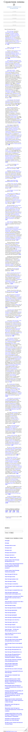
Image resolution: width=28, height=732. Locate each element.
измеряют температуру (13, 128)
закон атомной (18, 53)
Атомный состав (18, 332)
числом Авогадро (13, 375)
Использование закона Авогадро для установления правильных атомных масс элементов (14, 687)
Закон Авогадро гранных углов (11, 579)
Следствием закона (10, 309)
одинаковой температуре (17, 448)
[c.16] (15, 68)
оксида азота (13, 389)
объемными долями (14, 391)
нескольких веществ (12, 235)
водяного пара (17, 304)
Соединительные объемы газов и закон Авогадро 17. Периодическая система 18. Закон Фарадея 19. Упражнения (13, 715)
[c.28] (18, 168)
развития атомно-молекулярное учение (13, 51)
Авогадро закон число (9, 555)
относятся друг (10, 62)
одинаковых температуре (17, 497)
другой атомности (8, 329)
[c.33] (17, 473)
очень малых (17, 209)
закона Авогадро (17, 272)
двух (6, 235)
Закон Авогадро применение (11, 610)
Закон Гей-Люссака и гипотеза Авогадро (13, 668)
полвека (14, 116)
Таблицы (14, 18)
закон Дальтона (9, 206)
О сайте (14, 21)
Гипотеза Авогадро (16, 121)
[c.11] (6, 224)
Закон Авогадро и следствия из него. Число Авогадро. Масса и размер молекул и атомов (14, 598)
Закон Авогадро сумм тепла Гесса (12, 619)
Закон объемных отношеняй (12, 398)
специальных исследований (10, 334)
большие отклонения (9, 218)
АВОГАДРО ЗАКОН (11, 70)
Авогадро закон (10, 496)
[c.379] (19, 254)
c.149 (7, 517)
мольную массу (16, 198)
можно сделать (8, 353)
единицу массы (11, 339)
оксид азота (12, 395)
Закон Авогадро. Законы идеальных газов (14, 647)
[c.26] (14, 423)
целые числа (16, 64)
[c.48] (6, 511)
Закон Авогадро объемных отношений (13, 607)
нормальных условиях (9, 91)
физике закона (14, 173)
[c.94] (17, 240)
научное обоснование (18, 147)
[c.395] (15, 288)
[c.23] (14, 178)
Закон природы (10, 124)
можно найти (13, 343)
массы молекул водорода (10, 354)
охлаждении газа (14, 390)
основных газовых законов (10, 71)
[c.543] (6, 502)
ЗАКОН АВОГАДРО (14, 180)
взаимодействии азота (9, 37)
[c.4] (13, 48)
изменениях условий (9, 264)
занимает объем (10, 92)
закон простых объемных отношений (11, 207)
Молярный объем (17, 276)
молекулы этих (9, 464)
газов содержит (17, 356)
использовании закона (9, 32)
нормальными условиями (10, 281)
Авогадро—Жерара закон (10, 557)
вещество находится (17, 199)
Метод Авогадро (10, 31)
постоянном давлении (17, 143)
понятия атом (19, 119)
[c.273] (16, 292)
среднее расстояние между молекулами (12, 211)
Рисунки (14, 14)
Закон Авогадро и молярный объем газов (14, 590)
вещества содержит (9, 439)
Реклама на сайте (13, 731)
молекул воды (18, 296)
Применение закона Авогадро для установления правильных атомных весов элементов (14, 710)
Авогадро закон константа (10, 552)
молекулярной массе (10, 370)
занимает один (17, 444)
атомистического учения (13, 115)
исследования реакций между (11, 400)
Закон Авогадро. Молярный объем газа (13, 652)
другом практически (15, 214)
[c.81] (15, 165)
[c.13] (17, 105)
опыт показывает (13, 36)
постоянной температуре (10, 137)
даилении (8, 498)
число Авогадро (18, 316)
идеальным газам (16, 93)
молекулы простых (15, 418)
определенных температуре (13, 441)
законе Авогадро (12, 426)
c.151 (9, 517)
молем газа (18, 277)
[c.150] (6, 510)
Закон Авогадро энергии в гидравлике (13, 627)
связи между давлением (9, 140)
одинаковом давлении (17, 176)
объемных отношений (13, 461)
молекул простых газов (12, 460)
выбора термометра (15, 127)
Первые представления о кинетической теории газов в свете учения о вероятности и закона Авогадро (14, 700)
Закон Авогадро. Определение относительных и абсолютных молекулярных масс (11, 665)
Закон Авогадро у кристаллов (11, 622)
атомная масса (15, 472)
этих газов (20, 466)
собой (6, 345)
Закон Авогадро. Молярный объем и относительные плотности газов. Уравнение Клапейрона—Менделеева (13, 656)
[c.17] (10, 188)
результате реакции (15, 405)
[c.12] (10, 97)
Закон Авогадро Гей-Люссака (11, 574)
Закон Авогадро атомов (10, 576)
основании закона (8, 168)
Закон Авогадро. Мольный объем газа (13, 649)
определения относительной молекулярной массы (12, 196)
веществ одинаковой (13, 229)
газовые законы (18, 205)
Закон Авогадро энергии (10, 624)
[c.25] (11, 191)
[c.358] (8, 58)
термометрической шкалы (13, 129)
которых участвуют (13, 462)
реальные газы (8, 94)
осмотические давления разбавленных (12, 227)
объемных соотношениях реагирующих (13, 493)
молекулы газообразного (15, 294)
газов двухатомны (16, 464)
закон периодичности (9, 157)
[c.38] (9, 144)
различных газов (8, 222)
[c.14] (17, 317)
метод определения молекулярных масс (11, 428)
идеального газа (11, 133)
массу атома (12, 360)
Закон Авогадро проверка (10, 612)
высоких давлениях (11, 217)
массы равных (13, 480)
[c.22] (8, 44)
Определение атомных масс (12, 457)
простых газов (17, 328)
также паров (7, 331)
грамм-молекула (8, 90)
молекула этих (11, 356)
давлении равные (8, 73)
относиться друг (8, 452)
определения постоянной (10, 340)
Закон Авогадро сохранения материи (13, 617)
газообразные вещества (16, 323)
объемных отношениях (14, 34)
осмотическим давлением (10, 233)
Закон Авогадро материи (10, 605)
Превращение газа (11, 500)
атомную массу (18, 469)
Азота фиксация (12, 499)
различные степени (13, 111)
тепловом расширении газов (10, 403)
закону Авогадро (15, 39)
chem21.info (8, 731)
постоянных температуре (14, 246)
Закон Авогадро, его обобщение (11, 637)
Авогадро (7, 543)
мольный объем (12, 135)
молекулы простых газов (10, 326)
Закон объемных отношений (12, 60)
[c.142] (17, 511)
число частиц (12, 440)
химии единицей (13, 367)
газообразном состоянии (10, 201)
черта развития (8, 151)
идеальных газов (8, 176)
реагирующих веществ (15, 35)
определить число (8, 459)
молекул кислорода (9, 42)
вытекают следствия (9, 85)
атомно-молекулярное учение (13, 152)
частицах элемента (13, 416)
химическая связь (13, 57)
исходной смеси (13, 167)
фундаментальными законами (10, 155)
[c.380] (9, 494)
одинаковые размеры (9, 265)
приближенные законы (13, 208)
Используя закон (13, 489)
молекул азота (19, 41)
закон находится (19, 65)
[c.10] (17, 510)
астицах (12, 414)
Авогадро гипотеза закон (10, 545)
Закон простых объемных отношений (13, 321)
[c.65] (6, 307)
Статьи (14, 11)
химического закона (15, 409)
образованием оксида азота (10, 38)
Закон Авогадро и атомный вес (11, 583)
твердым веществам (9, 287)
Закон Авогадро (13, 47)
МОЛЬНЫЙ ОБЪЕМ (9, 181)
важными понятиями (9, 158)
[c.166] (6, 396)
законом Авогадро (15, 251)
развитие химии (13, 117)
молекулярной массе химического (14, 475)
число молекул (17, 74)
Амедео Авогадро (18, 249)
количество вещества (13, 368)
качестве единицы (17, 132)
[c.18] (10, 510)
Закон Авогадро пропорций (11, 615)
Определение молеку (11, 193)
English (14, 25)
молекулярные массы (14, 365)
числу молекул (8, 352)
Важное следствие (10, 272)
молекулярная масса (15, 471)
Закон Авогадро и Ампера (10, 581)
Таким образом (18, 237)
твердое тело (13, 378)
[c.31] (6, 219)
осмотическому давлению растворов (13, 239)
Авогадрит (7, 540)
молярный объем (9, 276)
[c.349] (6, 162)
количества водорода (12, 347)
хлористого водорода (9, 346)
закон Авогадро (12, 53)
